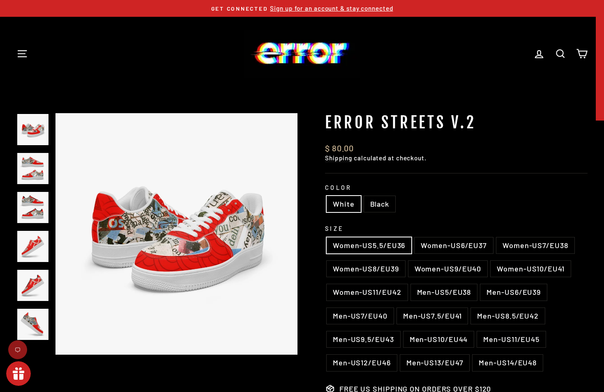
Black (380, 203)
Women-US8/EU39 (366, 268)
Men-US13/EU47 (434, 362)
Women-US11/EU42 (367, 291)
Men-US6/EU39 (513, 291)
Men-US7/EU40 (360, 315)
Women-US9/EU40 (448, 268)
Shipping (338, 158)
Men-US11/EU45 (511, 339)
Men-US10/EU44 (439, 339)
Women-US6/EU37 (454, 245)
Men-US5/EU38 (444, 291)
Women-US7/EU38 (535, 245)
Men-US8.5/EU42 (508, 315)
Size (334, 228)
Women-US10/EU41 (531, 268)
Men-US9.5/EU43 (363, 339)
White (344, 203)
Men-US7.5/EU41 (432, 315)
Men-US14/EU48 (508, 362)
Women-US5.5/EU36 (369, 245)
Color (338, 187)
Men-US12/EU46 (362, 362)
